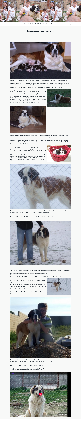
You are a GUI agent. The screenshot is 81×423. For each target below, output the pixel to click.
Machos (39, 23)
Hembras (36, 23)
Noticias (28, 23)
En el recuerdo (50, 23)
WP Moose (68, 421)
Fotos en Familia (44, 23)
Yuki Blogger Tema (61, 421)
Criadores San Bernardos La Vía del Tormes (30, 24)
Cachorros (32, 23)
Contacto (24, 23)
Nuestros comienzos (41, 24)
